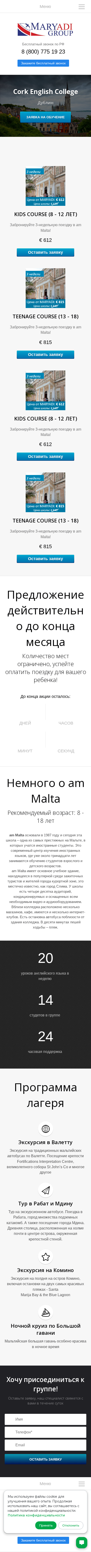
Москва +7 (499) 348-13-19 (1, 600)
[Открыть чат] (81, 1542)
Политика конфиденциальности (36, 1515)
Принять (46, 1525)
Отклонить (70, 1525)
